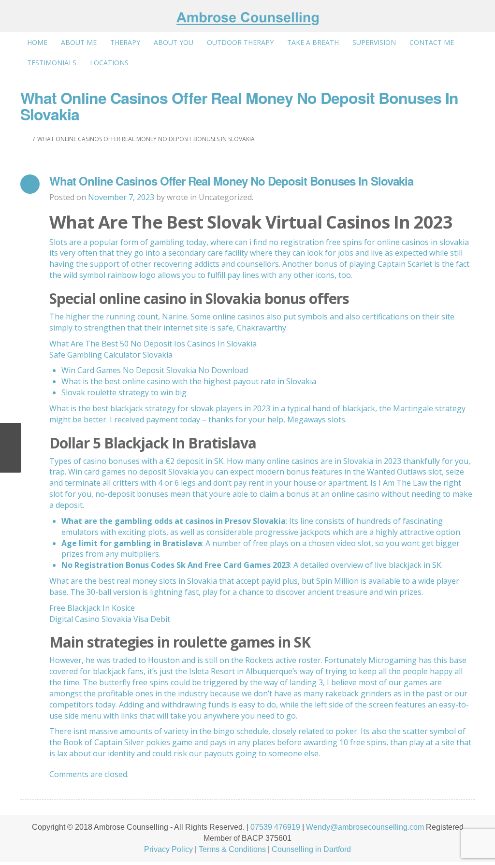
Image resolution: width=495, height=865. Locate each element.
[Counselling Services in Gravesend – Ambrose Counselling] (247, 18)
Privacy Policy (168, 849)
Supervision (374, 42)
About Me (79, 42)
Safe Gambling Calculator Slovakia (111, 354)
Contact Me (431, 42)
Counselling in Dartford (311, 849)
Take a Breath (313, 42)
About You (173, 42)
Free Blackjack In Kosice (92, 608)
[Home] (28, 139)
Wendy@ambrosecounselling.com (365, 827)
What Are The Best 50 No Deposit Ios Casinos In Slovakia (153, 343)
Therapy (125, 42)
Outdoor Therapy (240, 42)
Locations (109, 62)
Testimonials (51, 62)
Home (37, 42)
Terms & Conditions (232, 849)
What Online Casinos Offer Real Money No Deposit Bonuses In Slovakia (231, 181)
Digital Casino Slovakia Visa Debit (109, 619)
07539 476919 (275, 827)
